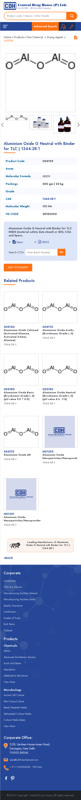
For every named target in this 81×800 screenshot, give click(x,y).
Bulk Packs (9, 624)
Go (61, 252)
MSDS (45, 242)
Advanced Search (45, 26)
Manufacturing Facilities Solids (19, 599)
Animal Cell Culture (14, 695)
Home (7, 37)
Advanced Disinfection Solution (20, 657)
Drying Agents (55, 37)
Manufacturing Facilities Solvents (21, 593)
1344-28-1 (49, 199)
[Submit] (72, 16)
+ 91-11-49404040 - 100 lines (26, 767)
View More (9, 682)
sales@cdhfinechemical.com (24, 760)
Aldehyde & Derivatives (16, 675)
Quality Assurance (13, 605)
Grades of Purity (12, 618)
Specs (19, 242)
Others (7, 651)
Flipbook (8, 630)
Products (19, 37)
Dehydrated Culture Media (17, 714)
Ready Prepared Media (15, 707)
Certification (10, 612)
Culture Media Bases (14, 720)
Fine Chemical (35, 37)
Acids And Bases (12, 663)
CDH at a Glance (13, 587)
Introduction (10, 581)
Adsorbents (9, 669)
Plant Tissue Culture (14, 701)
